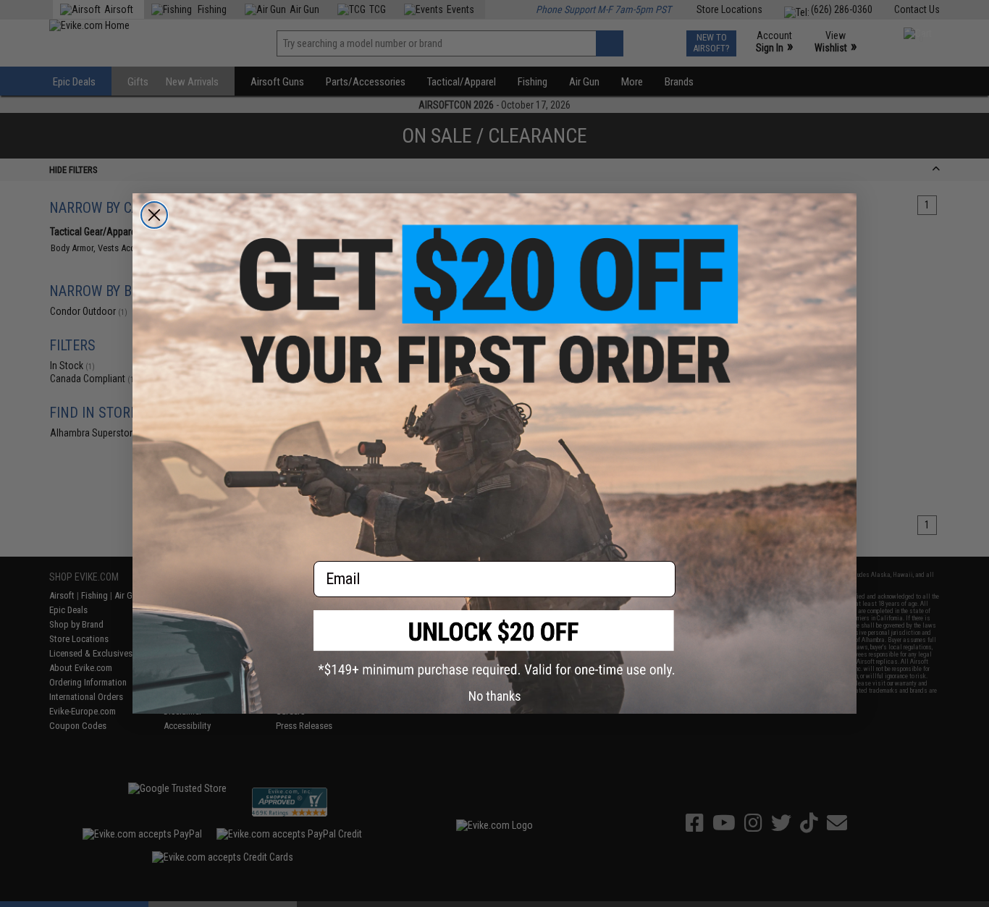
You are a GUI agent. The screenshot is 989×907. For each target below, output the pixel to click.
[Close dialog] (154, 215)
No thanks (494, 696)
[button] (494, 644)
